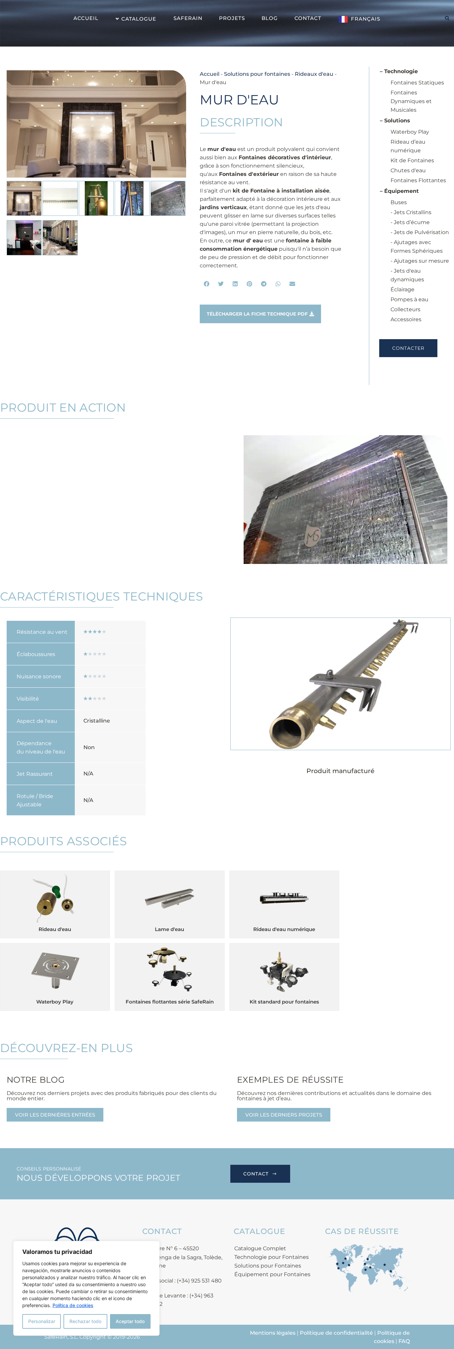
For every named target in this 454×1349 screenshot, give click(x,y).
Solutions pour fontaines (257, 74)
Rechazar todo (85, 1321)
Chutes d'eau (408, 170)
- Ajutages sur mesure (420, 261)
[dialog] (86, 1288)
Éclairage (402, 289)
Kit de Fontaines (412, 160)
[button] (207, 283)
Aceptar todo (130, 1321)
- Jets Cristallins (411, 212)
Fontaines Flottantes (418, 180)
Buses (399, 202)
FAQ (404, 1341)
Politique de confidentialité (336, 1333)
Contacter (408, 348)
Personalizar (41, 1321)
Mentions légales (272, 1333)
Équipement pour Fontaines (272, 1274)
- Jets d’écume (410, 222)
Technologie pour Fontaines (271, 1257)
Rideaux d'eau (314, 74)
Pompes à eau (409, 299)
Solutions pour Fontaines (267, 1266)
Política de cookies (73, 1305)
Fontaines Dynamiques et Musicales (411, 101)
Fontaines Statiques (417, 82)
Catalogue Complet (260, 1248)
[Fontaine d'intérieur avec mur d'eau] (96, 124)
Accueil (209, 74)
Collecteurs (405, 309)
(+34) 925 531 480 (199, 1281)
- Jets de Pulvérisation (420, 232)
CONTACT (256, 1174)
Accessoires (406, 319)
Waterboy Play (410, 132)
